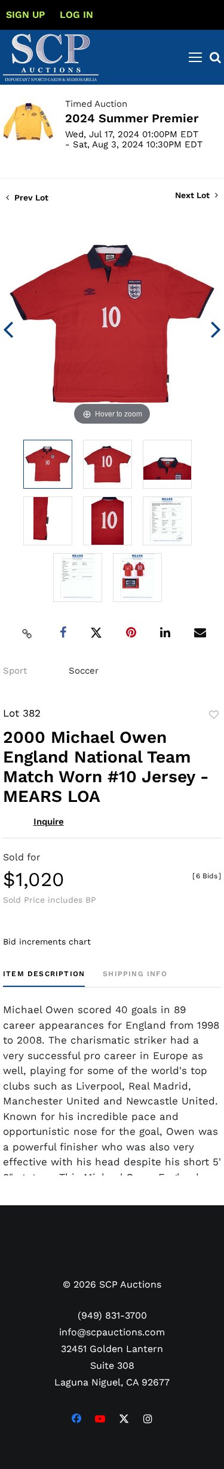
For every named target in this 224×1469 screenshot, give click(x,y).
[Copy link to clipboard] (27, 633)
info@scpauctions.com (112, 1332)
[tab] (44, 978)
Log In (76, 14)
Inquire (48, 821)
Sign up (25, 14)
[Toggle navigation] (195, 57)
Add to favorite (214, 714)
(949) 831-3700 (112, 1315)
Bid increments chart (47, 941)
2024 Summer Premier (131, 118)
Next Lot (193, 195)
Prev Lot (30, 197)
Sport (15, 670)
